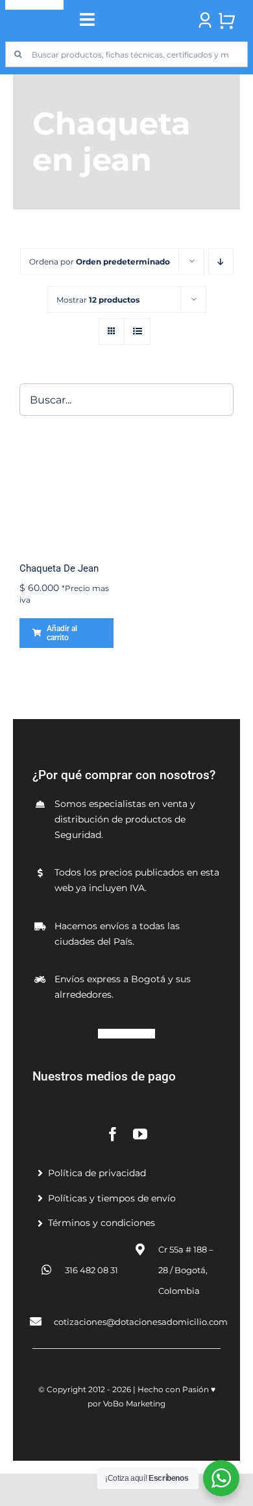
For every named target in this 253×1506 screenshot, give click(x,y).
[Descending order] (221, 261)
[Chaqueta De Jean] (66, 502)
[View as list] (137, 331)
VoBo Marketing (134, 1403)
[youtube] (140, 1134)
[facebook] (113, 1134)
